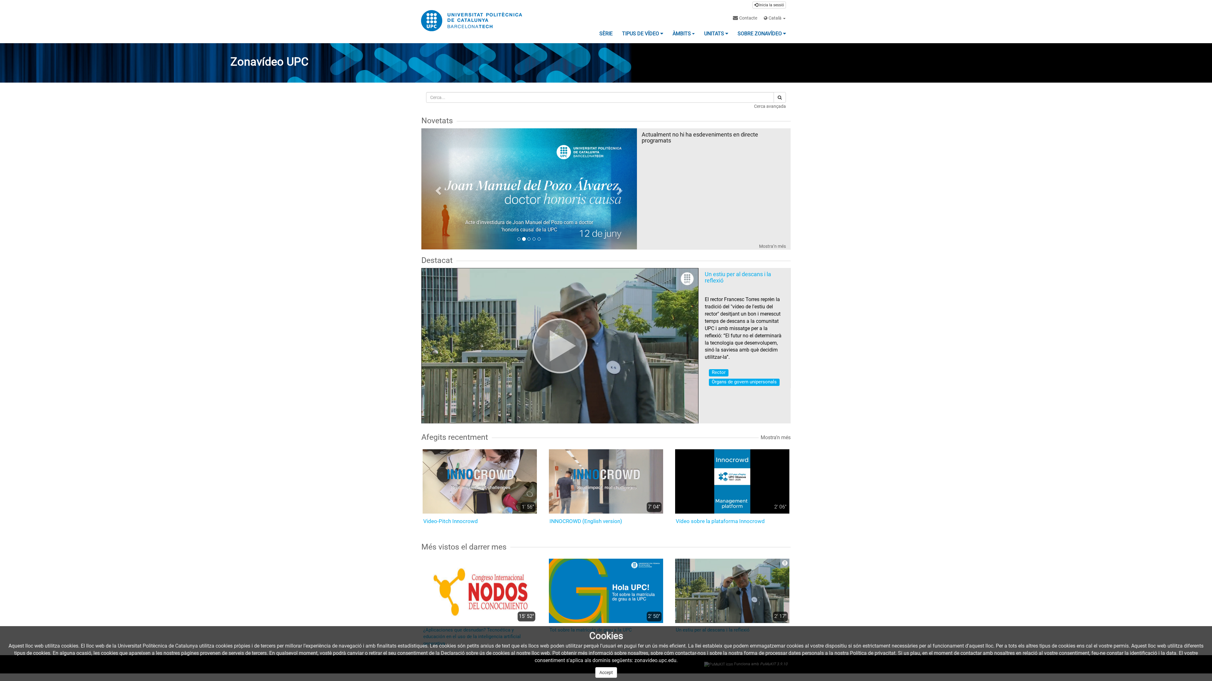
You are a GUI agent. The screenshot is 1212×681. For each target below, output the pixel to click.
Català (775, 17)
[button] (437, 188)
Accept (606, 672)
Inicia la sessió (771, 5)
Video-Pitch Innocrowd (450, 521)
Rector (719, 372)
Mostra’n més (772, 246)
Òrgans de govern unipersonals (744, 382)
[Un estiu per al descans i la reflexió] (559, 346)
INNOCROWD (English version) (586, 521)
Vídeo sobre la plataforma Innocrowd (720, 521)
